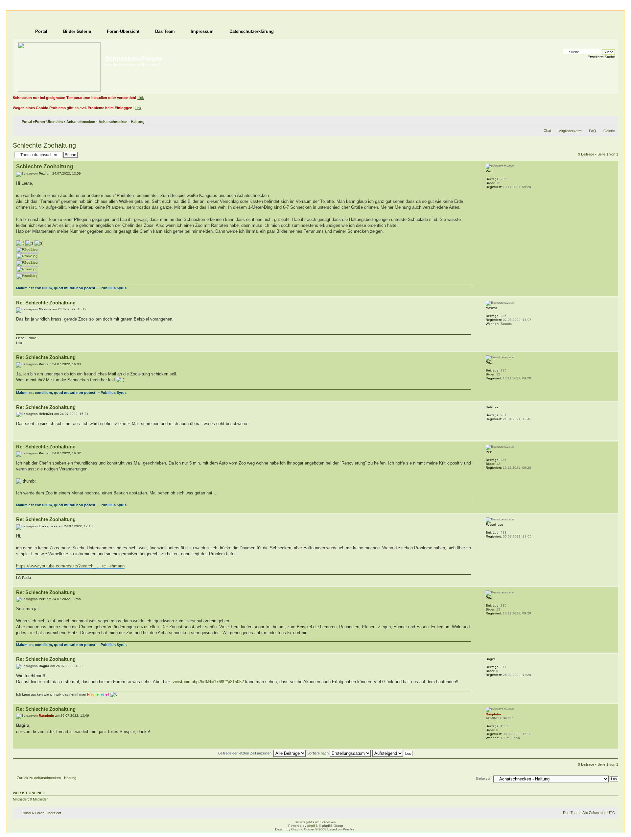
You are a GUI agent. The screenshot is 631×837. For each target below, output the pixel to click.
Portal (27, 122)
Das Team (571, 813)
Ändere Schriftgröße (610, 120)
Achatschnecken (80, 122)
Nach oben (613, 293)
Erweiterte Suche (601, 57)
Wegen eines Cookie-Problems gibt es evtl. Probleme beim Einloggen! (73, 108)
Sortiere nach (318, 753)
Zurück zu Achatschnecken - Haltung (46, 778)
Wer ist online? (29, 793)
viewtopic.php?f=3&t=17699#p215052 (208, 681)
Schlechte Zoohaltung (44, 145)
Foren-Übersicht (49, 122)
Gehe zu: (483, 778)
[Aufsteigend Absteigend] (392, 753)
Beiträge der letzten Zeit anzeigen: (245, 753)
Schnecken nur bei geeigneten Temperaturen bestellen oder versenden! (74, 98)
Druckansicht (600, 120)
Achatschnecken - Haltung (122, 122)
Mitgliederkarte (570, 131)
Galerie (609, 131)
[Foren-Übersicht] (59, 65)
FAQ (592, 131)
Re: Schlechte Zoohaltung (46, 302)
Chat (547, 130)
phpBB (312, 825)
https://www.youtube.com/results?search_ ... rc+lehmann (70, 565)
